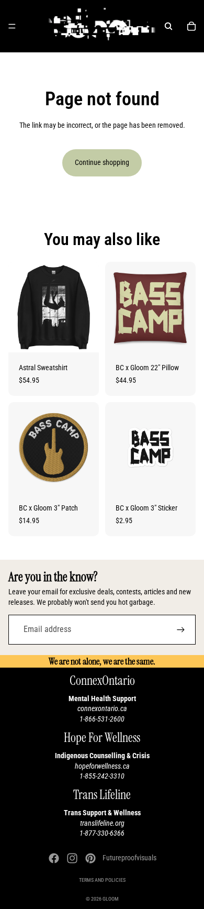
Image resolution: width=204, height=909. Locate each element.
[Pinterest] (90, 858)
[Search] (168, 26)
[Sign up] (180, 629)
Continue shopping (102, 162)
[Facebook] (54, 858)
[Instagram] (72, 858)
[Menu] (12, 26)
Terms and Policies (102, 880)
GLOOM (111, 899)
